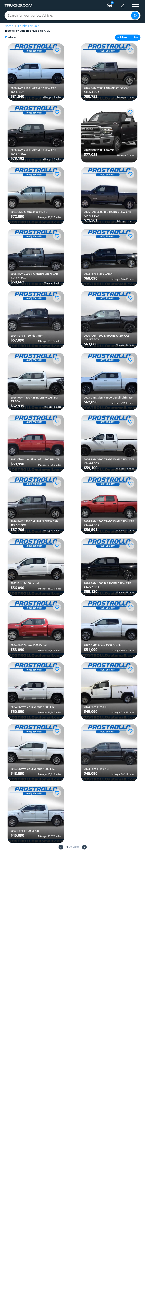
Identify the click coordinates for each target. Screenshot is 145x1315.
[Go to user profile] (123, 5)
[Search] (135, 15)
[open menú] (135, 5)
